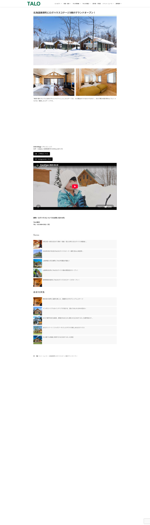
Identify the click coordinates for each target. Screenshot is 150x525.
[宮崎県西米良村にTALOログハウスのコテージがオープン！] (37, 282)
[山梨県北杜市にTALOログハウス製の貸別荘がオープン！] (37, 273)
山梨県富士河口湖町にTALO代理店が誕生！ (56, 261)
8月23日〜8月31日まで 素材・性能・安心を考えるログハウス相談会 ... (65, 242)
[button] (61, 3)
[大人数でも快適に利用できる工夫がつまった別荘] (37, 339)
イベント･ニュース (107, 3)
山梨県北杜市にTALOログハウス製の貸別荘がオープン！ (60, 270)
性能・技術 (66, 3)
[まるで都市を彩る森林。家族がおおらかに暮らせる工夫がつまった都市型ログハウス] (37, 320)
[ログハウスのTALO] (33, 3)
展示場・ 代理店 (96, 3)
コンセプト (57, 3)
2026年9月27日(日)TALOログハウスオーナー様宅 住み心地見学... (63, 251)
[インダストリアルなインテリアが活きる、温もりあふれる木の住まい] (37, 311)
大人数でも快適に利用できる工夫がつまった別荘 (58, 337)
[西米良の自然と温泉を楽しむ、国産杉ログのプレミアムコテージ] (37, 301)
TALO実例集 (76, 3)
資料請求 (118, 3)
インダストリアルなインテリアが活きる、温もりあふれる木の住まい (64, 308)
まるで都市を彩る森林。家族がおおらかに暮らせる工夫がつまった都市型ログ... (68, 318)
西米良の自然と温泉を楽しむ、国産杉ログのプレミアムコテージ (63, 299)
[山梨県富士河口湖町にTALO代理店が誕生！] (37, 263)
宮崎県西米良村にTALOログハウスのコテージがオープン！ (61, 280)
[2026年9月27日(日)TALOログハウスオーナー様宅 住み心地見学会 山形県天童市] (37, 254)
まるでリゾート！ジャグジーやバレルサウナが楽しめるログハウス (64, 328)
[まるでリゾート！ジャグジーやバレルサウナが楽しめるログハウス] (37, 330)
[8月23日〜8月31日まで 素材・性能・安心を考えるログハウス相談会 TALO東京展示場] (37, 244)
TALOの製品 (85, 3)
